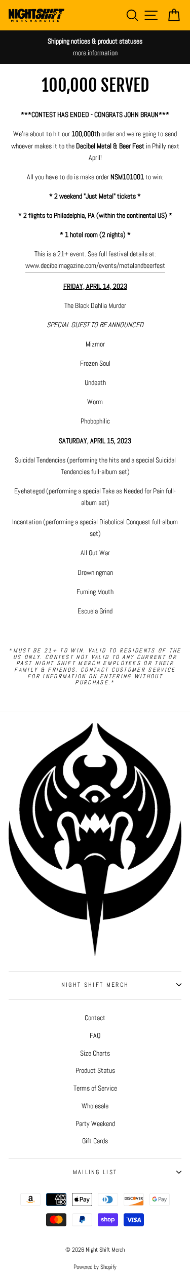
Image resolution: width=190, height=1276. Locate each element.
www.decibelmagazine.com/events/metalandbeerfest (95, 265)
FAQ (95, 1035)
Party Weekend (95, 1123)
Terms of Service (95, 1088)
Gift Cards (95, 1140)
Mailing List (95, 1172)
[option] (95, 47)
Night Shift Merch (95, 984)
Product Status (95, 1070)
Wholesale (95, 1105)
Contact (95, 1017)
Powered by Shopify (95, 1267)
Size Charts (95, 1053)
